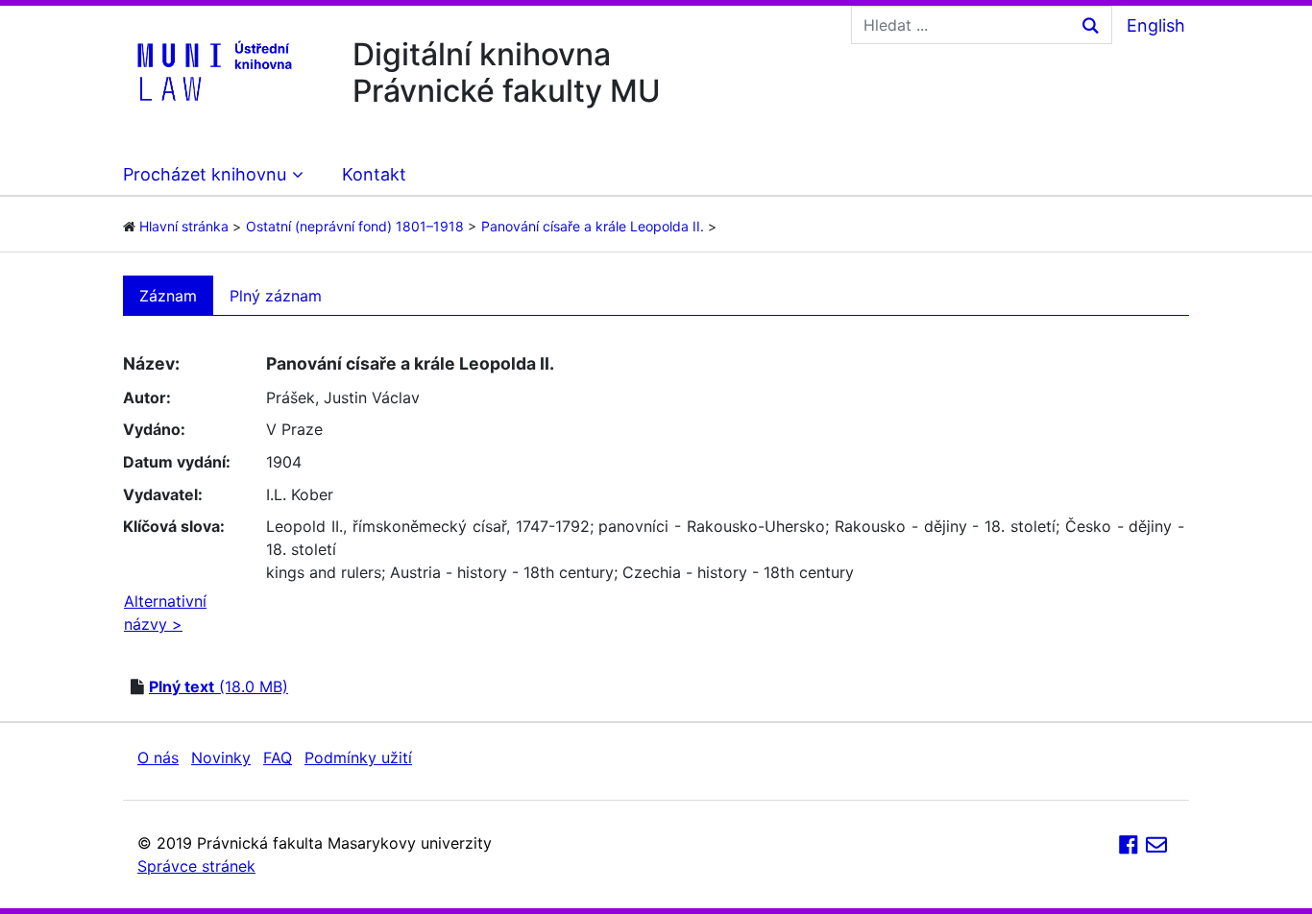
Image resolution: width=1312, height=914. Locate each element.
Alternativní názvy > (165, 612)
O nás (158, 757)
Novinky (221, 757)
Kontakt (374, 174)
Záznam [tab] (168, 295)
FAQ (277, 757)
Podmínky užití (358, 757)
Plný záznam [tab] (276, 295)
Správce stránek (196, 866)
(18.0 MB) (218, 686)
